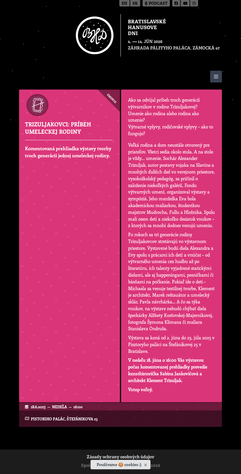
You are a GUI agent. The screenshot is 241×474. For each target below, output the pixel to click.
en (124, 4)
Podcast (158, 4)
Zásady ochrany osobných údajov (120, 457)
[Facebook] (176, 3)
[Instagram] (194, 3)
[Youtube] (185, 3)
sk (135, 4)
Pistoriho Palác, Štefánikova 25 (64, 418)
